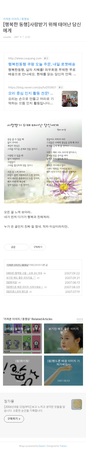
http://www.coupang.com (25, 58)
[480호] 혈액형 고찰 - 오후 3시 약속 (24, 273)
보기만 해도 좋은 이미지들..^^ (21, 277)
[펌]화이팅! (11, 282)
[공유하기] (19, 247)
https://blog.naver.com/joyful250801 (32, 87)
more (80, 319)
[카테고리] (5, 4)
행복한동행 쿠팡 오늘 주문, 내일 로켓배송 (41, 64)
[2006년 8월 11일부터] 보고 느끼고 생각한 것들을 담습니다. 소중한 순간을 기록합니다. (34, 409)
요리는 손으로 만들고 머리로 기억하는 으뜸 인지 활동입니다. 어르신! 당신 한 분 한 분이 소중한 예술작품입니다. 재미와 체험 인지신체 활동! (31, 101)
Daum (42, 446)
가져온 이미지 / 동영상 (16, 19)
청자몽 (9, 401)
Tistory (63, 446)
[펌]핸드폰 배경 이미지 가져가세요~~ (24, 286)
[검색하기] (81, 4)
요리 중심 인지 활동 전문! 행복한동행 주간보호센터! (31, 93)
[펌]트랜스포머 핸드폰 (17, 291)
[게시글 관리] (24, 247)
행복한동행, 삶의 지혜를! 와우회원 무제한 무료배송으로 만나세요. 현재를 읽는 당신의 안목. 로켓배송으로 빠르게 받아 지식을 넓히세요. (42, 72)
